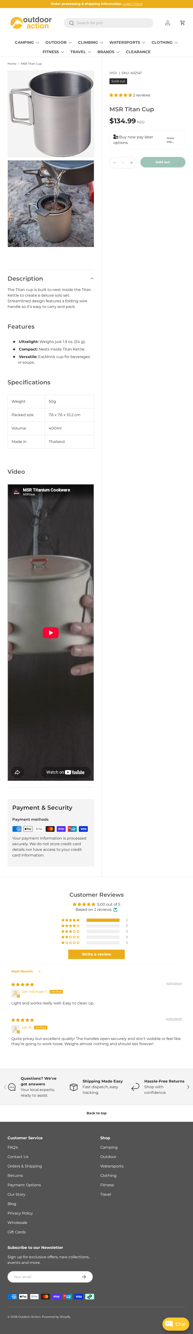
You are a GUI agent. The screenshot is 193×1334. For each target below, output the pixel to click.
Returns (15, 1175)
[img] (22, 984)
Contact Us (18, 1157)
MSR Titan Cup (31, 63)
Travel (105, 1194)
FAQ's (13, 1147)
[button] (182, 23)
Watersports (112, 1166)
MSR (113, 73)
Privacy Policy (20, 1213)
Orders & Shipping (25, 1166)
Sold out (163, 162)
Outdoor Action (29, 1316)
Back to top (97, 1113)
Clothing (108, 1175)
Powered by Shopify (56, 1316)
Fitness (107, 1185)
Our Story (16, 1194)
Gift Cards (17, 1232)
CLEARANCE (138, 52)
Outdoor (108, 1157)
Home (12, 63)
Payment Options (24, 1185)
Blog (12, 1204)
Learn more (132, 4)
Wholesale (17, 1222)
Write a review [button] (96, 954)
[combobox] (108, 23)
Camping (109, 1147)
